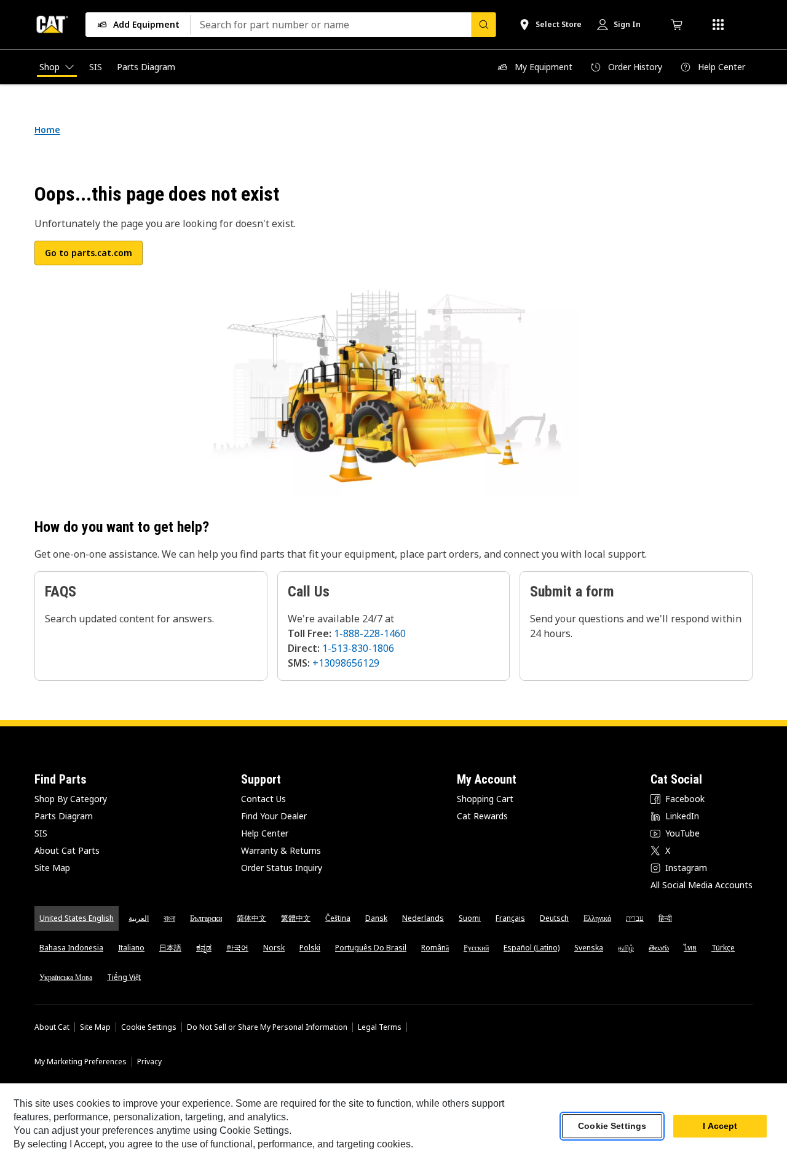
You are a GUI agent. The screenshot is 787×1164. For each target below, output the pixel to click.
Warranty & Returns (281, 850)
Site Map (52, 867)
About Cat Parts (67, 850)
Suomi (470, 918)
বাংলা (169, 918)
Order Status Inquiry (281, 867)
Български (206, 918)
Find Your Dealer (274, 816)
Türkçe (723, 947)
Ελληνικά (597, 918)
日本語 (170, 947)
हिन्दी (665, 918)
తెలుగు (659, 947)
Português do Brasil (370, 947)
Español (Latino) (532, 947)
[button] (88, 253)
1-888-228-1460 (370, 633)
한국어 (237, 947)
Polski (309, 947)
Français (510, 918)
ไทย (690, 947)
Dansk (376, 918)
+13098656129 (345, 663)
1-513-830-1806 (358, 648)
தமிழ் (626, 947)
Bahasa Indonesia (71, 947)
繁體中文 (295, 918)
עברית (635, 918)
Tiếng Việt (124, 977)
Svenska (588, 947)
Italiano (131, 947)
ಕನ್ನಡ (204, 947)
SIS (40, 833)
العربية (139, 918)
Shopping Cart (485, 799)
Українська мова (65, 977)
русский (476, 947)
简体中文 (251, 918)
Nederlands (423, 918)
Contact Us (263, 799)
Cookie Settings (148, 1027)
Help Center (264, 833)
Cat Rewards (482, 816)
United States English (76, 918)
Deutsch (554, 918)
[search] (484, 24)
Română (435, 947)
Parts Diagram (63, 816)
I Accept (720, 1126)
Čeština (337, 918)
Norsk (274, 947)
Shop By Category (70, 799)
